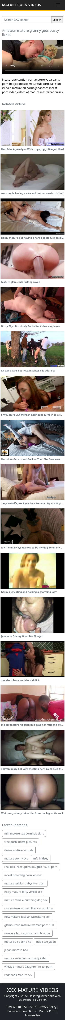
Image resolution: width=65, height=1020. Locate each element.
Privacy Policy (47, 1007)
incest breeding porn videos (22, 875)
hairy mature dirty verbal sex (23, 892)
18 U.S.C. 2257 (27, 1007)
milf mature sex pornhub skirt (24, 833)
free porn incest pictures (20, 842)
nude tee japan (46, 942)
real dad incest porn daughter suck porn (31, 867)
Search (57, 20)
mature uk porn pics (17, 942)
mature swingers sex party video (25, 958)
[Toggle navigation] (58, 4)
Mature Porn (47, 1011)
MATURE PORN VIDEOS (21, 4)
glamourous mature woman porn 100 (29, 925)
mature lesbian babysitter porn (24, 883)
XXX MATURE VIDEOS (32, 989)
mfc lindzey (40, 858)
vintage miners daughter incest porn (28, 967)
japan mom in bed (16, 950)
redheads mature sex (18, 975)
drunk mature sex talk (18, 850)
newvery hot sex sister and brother (27, 933)
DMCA (11, 1007)
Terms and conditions (21, 1011)
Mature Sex (32, 1015)
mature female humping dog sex (25, 900)
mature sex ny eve (16, 858)
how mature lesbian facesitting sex (27, 917)
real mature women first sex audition (28, 908)
